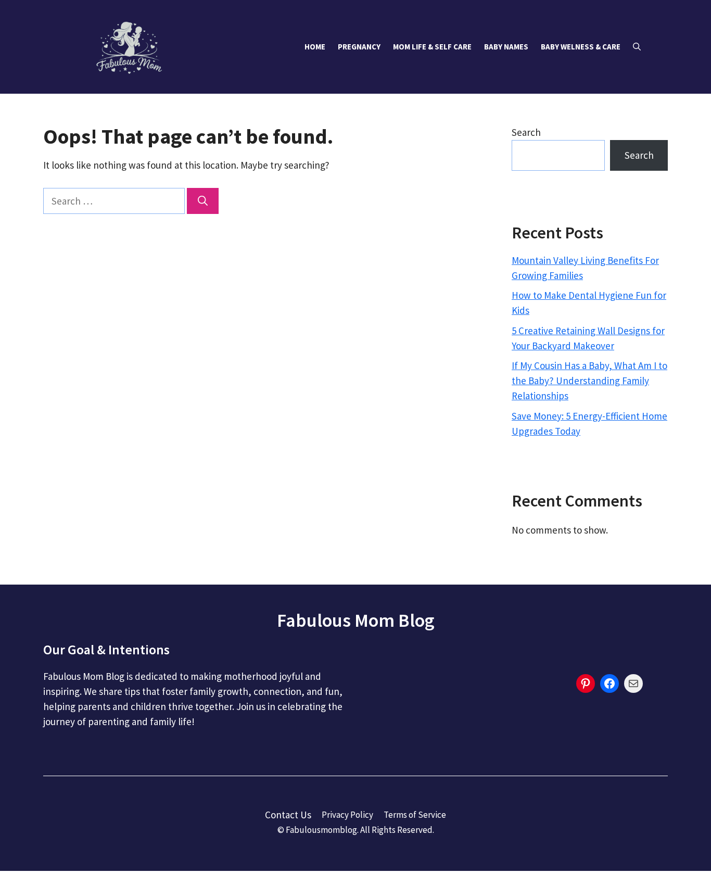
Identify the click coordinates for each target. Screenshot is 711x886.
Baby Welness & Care (580, 47)
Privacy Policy (347, 814)
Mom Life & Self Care (432, 47)
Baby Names (506, 47)
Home (314, 47)
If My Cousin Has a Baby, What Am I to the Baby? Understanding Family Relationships (589, 380)
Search (526, 132)
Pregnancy (359, 47)
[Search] (203, 201)
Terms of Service (415, 814)
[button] (637, 46)
